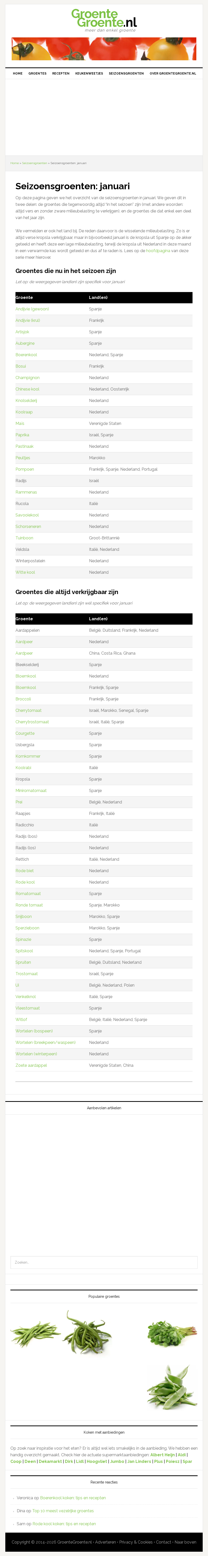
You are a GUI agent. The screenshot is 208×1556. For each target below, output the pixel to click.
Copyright (21, 1542)
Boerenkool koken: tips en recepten (73, 1497)
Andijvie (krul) (27, 320)
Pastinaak (24, 446)
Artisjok (22, 331)
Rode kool (25, 882)
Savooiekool (27, 515)
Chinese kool (27, 389)
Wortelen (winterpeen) (36, 1053)
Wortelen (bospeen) (34, 1031)
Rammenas (26, 492)
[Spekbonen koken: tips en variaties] (35, 1335)
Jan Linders (139, 1461)
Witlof (21, 1019)
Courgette (24, 733)
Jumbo (117, 1461)
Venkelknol (25, 996)
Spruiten (23, 962)
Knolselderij (26, 400)
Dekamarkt (50, 1461)
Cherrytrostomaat (32, 721)
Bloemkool (25, 676)
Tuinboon (24, 538)
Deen (30, 1461)
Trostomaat (26, 973)
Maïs (19, 423)
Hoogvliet (97, 1461)
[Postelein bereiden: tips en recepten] (172, 1335)
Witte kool (25, 572)
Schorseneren (28, 526)
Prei (18, 802)
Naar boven (185, 1542)
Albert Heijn (162, 1454)
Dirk (69, 1461)
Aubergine (24, 343)
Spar (187, 1461)
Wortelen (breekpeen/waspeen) (45, 1042)
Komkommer (27, 756)
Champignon (27, 377)
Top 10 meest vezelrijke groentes (63, 1510)
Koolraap (24, 412)
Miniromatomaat (31, 790)
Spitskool (24, 950)
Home (14, 163)
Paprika (22, 435)
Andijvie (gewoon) (32, 309)
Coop (16, 1461)
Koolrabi (23, 767)
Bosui (20, 366)
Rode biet (24, 870)
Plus (159, 1461)
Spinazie (23, 939)
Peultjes (22, 457)
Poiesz (173, 1461)
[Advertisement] (104, 117)
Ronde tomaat (29, 905)
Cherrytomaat (28, 710)
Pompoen (24, 469)
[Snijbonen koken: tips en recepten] (172, 1388)
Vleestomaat (27, 1008)
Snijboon (23, 916)
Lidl (80, 1461)
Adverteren (105, 1542)
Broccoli (23, 699)
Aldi (182, 1454)
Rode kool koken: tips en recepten (64, 1523)
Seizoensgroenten (34, 163)
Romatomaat (28, 893)
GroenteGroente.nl (74, 1542)
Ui (17, 985)
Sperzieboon (27, 928)
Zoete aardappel (31, 1065)
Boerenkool (26, 354)
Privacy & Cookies (136, 1542)
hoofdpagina (158, 250)
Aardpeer (24, 641)
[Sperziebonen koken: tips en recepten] (87, 1335)
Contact (163, 1542)
